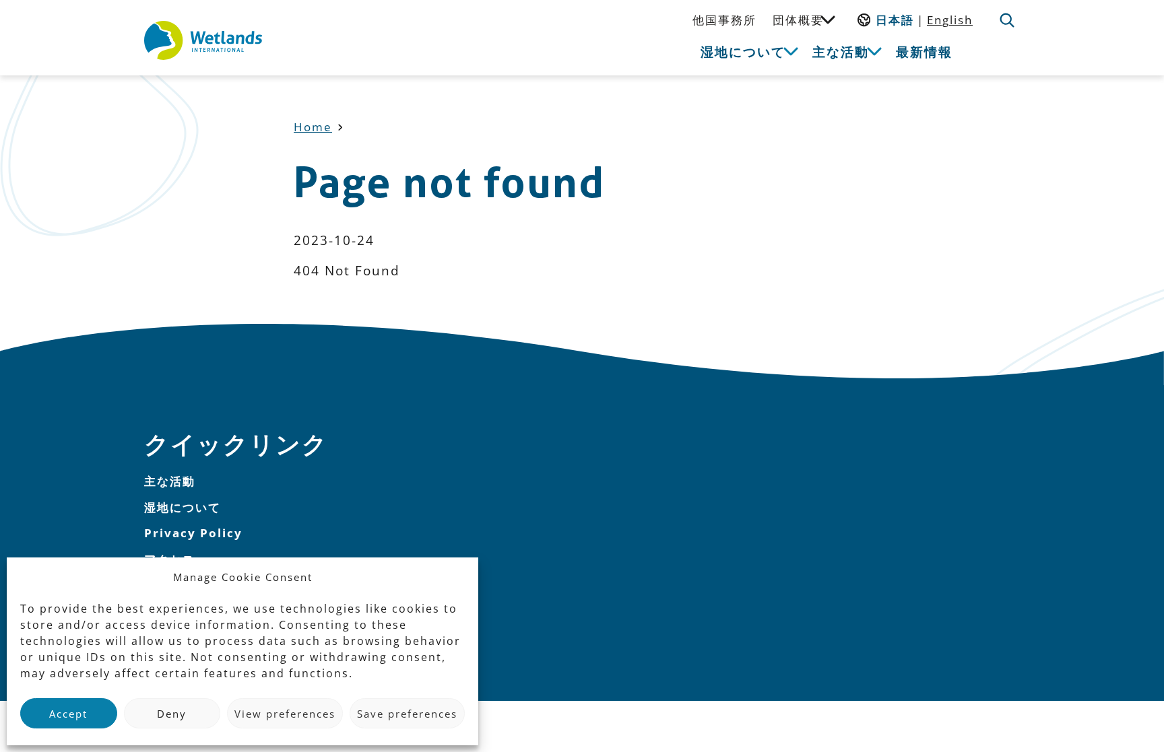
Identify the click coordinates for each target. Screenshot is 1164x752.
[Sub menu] (828, 18)
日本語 (895, 20)
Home (313, 127)
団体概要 (798, 20)
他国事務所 (724, 20)
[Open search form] (1007, 20)
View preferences (284, 713)
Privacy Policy (193, 533)
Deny (172, 713)
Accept (68, 713)
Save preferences (407, 713)
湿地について (743, 51)
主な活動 (840, 51)
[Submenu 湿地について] (791, 50)
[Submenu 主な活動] (874, 50)
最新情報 (924, 51)
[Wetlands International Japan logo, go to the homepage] (203, 40)
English (950, 20)
